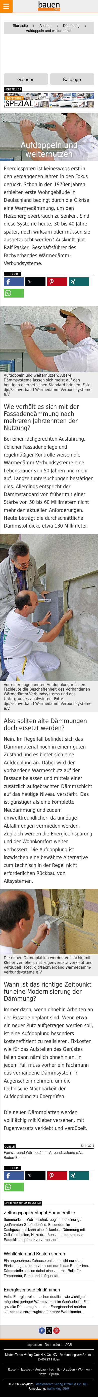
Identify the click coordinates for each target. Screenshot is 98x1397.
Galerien (25, 79)
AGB (68, 1344)
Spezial (54, 1374)
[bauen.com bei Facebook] (42, 1330)
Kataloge (72, 79)
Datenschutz (53, 1344)
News (42, 1374)
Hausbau (26, 1369)
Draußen (69, 1369)
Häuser (12, 1369)
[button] (14, 281)
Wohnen (84, 1369)
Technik (54, 1369)
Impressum (34, 1344)
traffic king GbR (58, 1388)
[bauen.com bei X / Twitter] (49, 1330)
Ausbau (40, 1369)
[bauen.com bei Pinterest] (56, 1330)
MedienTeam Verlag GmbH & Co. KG (61, 1384)
